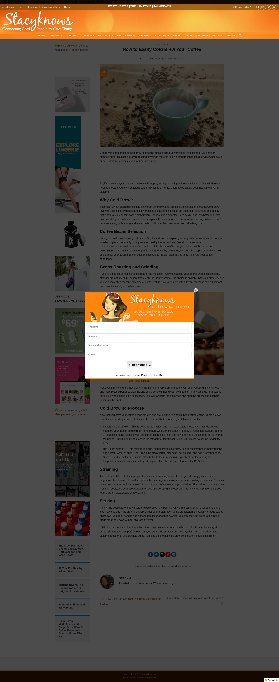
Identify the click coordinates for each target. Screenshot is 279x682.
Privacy (146, 381)
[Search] (240, 35)
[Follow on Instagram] (263, 7)
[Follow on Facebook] (258, 7)
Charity (72, 35)
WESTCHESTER (118, 6)
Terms (137, 381)
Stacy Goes (32, 7)
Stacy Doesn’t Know (51, 7)
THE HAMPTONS (140, 6)
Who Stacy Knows (223, 35)
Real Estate (105, 35)
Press (20, 7)
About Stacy (8, 7)
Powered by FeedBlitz (152, 375)
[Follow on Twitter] (269, 7)
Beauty (42, 35)
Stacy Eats (162, 35)
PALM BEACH (162, 6)
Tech (189, 35)
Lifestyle (87, 35)
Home (67, 7)
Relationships (126, 35)
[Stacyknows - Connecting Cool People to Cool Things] (39, 21)
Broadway (57, 35)
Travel (177, 35)
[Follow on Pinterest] (274, 7)
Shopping (145, 35)
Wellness (201, 35)
